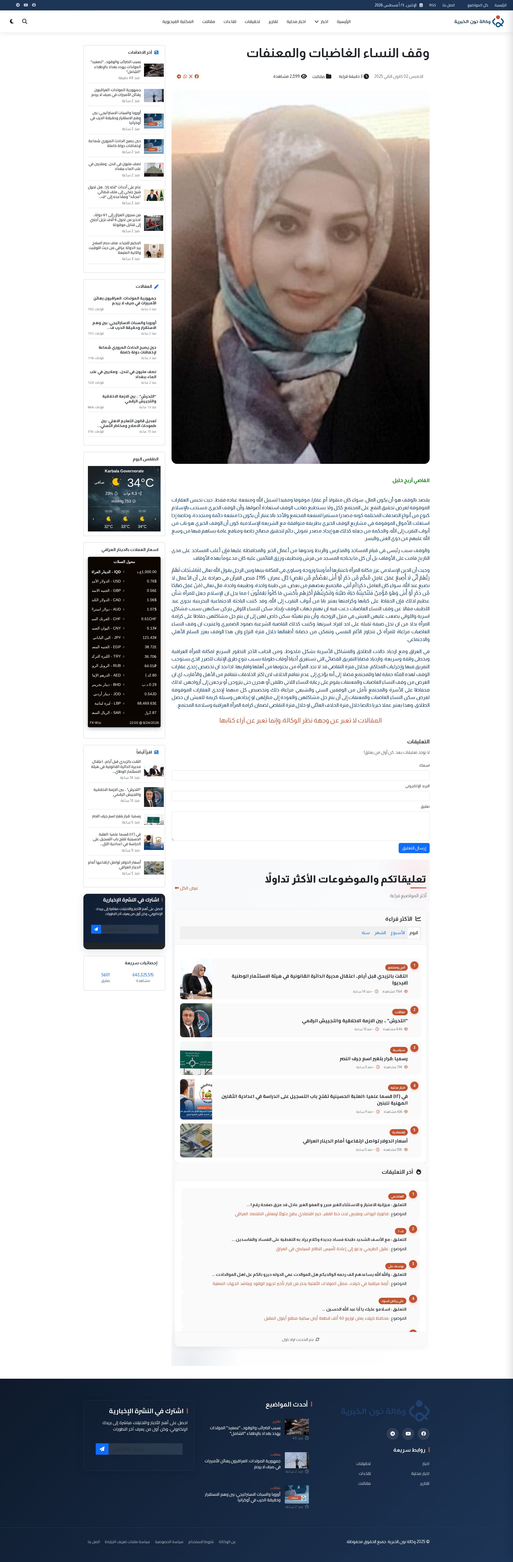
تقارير (273, 21)
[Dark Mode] (11, 21)
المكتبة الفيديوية (178, 21)
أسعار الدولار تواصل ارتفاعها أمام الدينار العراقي (355, 1140)
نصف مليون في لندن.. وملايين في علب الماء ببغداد (114, 166)
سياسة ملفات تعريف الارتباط (127, 1541)
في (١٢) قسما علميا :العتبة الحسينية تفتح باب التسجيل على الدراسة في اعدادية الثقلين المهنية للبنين (314, 1099)
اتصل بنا (448, 5)
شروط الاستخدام (201, 1541)
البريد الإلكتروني (417, 786)
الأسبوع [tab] (398, 932)
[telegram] (393, 1434)
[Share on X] (190, 76)
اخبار (324, 21)
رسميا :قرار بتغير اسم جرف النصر (374, 1058)
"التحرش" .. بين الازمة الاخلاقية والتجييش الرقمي (355, 1020)
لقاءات (230, 21)
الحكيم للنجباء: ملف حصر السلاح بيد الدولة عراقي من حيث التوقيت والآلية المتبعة (115, 247)
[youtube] (408, 1434)
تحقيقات (252, 21)
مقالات (208, 21)
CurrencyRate (149, 730)
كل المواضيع (478, 5)
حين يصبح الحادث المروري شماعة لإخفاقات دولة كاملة (114, 143)
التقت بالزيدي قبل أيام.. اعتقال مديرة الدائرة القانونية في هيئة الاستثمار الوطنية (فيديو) (320, 979)
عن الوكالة (227, 1541)
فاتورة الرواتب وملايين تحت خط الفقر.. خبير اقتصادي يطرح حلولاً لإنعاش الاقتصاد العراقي (311, 1214)
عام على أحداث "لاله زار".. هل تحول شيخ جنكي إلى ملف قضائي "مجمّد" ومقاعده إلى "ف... (114, 192)
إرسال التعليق (414, 848)
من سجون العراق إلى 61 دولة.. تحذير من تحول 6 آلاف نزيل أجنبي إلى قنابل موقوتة (115, 219)
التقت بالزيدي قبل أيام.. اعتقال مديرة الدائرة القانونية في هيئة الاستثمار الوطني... (116, 766)
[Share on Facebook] (197, 76)
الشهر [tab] (380, 932)
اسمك (424, 765)
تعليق (425, 806)
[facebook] (424, 1434)
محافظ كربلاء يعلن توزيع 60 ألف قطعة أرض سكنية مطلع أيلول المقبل (326, 1318)
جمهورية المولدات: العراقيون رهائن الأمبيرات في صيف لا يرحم (116, 92)
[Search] (24, 21)
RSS (432, 5)
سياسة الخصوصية (169, 1541)
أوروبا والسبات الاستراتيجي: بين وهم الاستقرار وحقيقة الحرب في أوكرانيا (115, 117)
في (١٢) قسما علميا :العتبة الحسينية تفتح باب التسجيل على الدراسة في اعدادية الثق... (117, 839)
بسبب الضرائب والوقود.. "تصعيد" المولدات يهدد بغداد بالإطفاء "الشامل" (116, 66)
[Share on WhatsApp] (185, 76)
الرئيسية (501, 5)
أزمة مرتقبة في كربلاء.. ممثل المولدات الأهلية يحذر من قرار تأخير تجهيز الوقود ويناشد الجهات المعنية (300, 1283)
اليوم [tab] (414, 932)
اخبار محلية (296, 21)
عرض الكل (189, 888)
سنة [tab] (366, 932)
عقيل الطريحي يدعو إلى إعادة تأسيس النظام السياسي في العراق (332, 1249)
